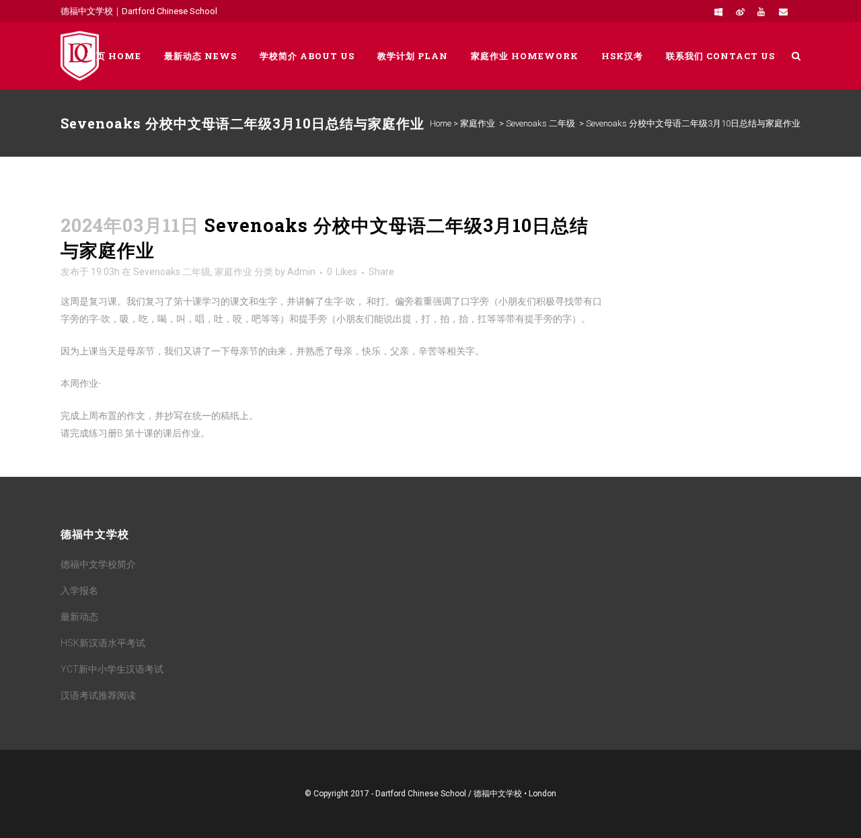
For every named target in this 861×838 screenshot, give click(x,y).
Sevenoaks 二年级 (540, 123)
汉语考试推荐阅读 (98, 695)
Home (440, 123)
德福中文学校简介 (98, 564)
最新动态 (79, 616)
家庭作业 (477, 123)
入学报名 (79, 590)
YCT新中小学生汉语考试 (112, 669)
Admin (301, 271)
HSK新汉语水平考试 (103, 643)
